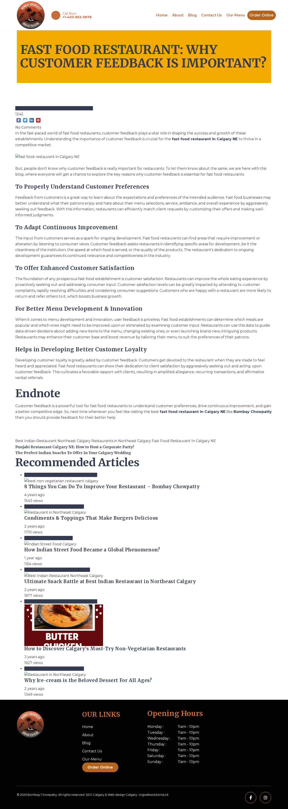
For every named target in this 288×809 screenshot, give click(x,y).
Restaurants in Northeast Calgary (121, 441)
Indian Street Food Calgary (48, 538)
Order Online (262, 15)
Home (162, 15)
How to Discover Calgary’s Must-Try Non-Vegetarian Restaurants (105, 648)
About (178, 15)
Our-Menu (235, 15)
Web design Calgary (122, 794)
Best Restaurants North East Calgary (57, 570)
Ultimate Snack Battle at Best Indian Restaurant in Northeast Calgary (110, 581)
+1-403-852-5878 (77, 17)
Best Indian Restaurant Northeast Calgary (53, 441)
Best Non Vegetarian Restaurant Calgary (60, 475)
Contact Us (211, 15)
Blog (192, 15)
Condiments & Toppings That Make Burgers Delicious (92, 518)
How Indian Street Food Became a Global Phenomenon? (92, 550)
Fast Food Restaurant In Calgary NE (54, 108)
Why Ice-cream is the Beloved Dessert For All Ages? (88, 680)
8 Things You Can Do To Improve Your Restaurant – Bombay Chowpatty (112, 486)
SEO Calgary (95, 794)
